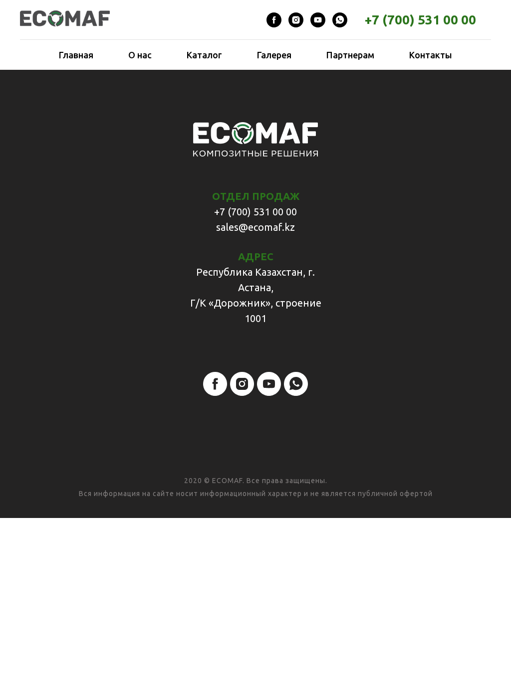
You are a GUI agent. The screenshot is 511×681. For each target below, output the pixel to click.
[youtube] (317, 19)
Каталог (204, 55)
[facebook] (273, 19)
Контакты (430, 55)
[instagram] (295, 19)
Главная (76, 55)
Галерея (274, 55)
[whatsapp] (339, 19)
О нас (140, 55)
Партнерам (350, 55)
